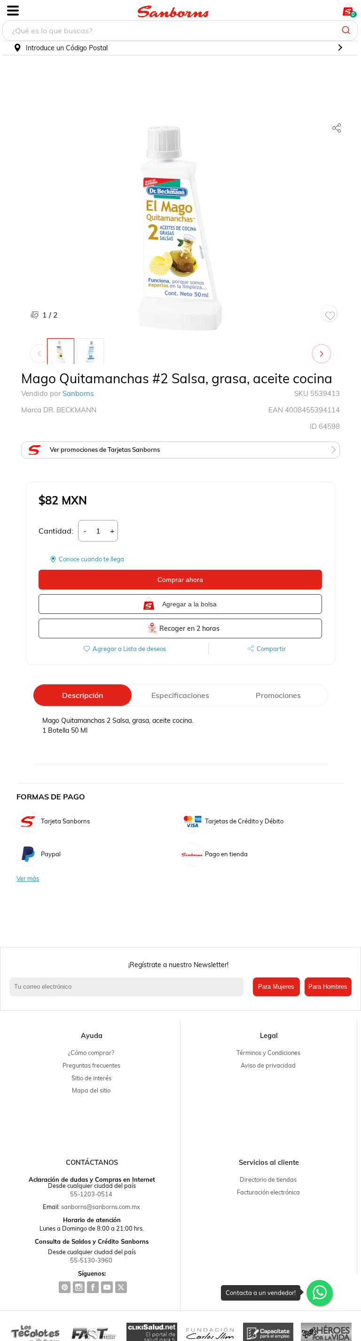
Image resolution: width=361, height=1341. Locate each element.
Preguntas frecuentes (91, 1065)
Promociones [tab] (278, 695)
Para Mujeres (276, 986)
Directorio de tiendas (268, 1179)
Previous (41, 349)
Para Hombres (327, 986)
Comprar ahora (180, 579)
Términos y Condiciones (268, 1052)
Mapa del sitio (91, 1090)
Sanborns (78, 393)
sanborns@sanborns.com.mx (100, 1206)
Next (323, 349)
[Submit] (347, 30)
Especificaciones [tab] (180, 695)
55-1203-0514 (91, 1194)
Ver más (27, 879)
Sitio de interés (91, 1078)
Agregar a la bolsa (189, 604)
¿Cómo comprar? (91, 1052)
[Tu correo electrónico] (128, 986)
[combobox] (180, 30)
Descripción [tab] (82, 695)
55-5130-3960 (91, 1260)
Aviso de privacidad (268, 1065)
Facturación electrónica (268, 1192)
